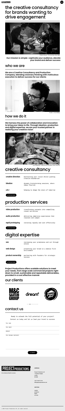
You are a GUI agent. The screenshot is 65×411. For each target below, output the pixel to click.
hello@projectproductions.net (40, 382)
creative (36, 390)
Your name (8, 323)
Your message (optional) (12, 335)
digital (35, 393)
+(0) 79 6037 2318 (38, 380)
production (36, 392)
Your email (9, 327)
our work (36, 395)
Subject (8, 331)
